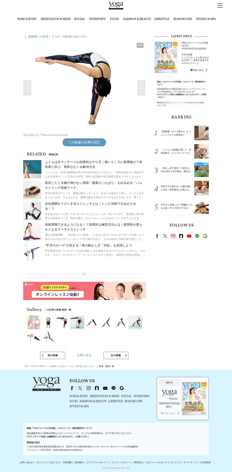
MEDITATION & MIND (56, 19)
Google (205, 236)
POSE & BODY (27, 19)
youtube (105, 388)
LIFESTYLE (161, 19)
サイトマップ (190, 462)
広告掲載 (67, 462)
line (197, 236)
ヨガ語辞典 (205, 462)
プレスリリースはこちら (48, 462)
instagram (173, 236)
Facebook (158, 236)
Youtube (189, 236)
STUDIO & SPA (206, 19)
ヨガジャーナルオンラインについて (163, 462)
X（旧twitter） (165, 236)
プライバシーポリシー (97, 462)
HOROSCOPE (183, 19)
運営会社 (138, 462)
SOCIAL (79, 19)
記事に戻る (84, 355)
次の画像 (116, 355)
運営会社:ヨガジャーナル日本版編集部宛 (181, 103)
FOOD (114, 19)
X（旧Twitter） (80, 388)
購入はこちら (196, 70)
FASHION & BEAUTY (137, 19)
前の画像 (53, 355)
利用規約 (79, 462)
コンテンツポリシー (121, 462)
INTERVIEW (97, 19)
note (181, 236)
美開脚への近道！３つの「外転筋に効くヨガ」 (58, 36)
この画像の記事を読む (84, 142)
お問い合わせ (26, 462)
